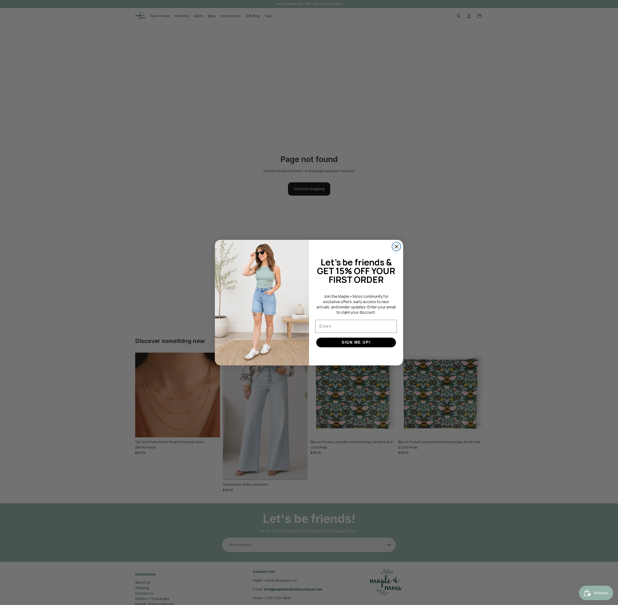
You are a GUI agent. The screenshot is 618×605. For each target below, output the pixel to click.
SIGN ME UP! (356, 342)
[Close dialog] (396, 246)
